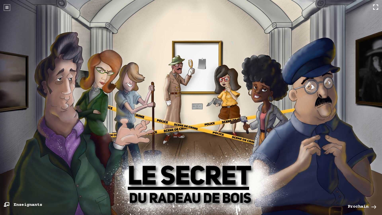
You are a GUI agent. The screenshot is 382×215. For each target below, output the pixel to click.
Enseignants (28, 204)
